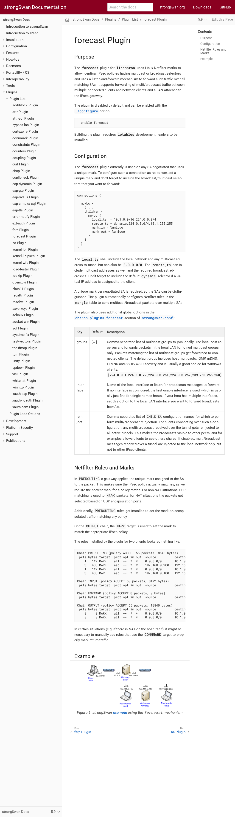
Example (206, 59)
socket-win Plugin (25, 322)
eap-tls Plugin (22, 210)
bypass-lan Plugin (25, 125)
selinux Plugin (23, 315)
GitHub (225, 7)
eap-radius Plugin (25, 197)
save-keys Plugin (25, 309)
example (120, 712)
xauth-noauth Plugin (27, 400)
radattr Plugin (22, 295)
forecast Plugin (24, 236)
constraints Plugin (26, 145)
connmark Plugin (25, 138)
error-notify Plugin (26, 217)
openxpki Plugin (24, 282)
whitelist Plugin (24, 381)
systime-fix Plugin (25, 335)
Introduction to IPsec (22, 33)
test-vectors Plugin (26, 341)
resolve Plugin (23, 302)
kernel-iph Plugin (25, 250)
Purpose (206, 38)
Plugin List (17, 99)
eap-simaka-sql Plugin (29, 204)
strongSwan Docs (17, 20)
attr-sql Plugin (23, 118)
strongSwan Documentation (35, 7)
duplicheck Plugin (25, 177)
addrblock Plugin (25, 105)
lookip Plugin (22, 276)
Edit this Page (222, 19)
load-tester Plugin (25, 269)
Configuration (210, 44)
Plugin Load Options (24, 414)
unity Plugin (21, 361)
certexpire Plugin (25, 131)
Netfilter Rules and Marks (213, 51)
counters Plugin (24, 151)
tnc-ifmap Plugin (24, 348)
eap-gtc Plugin (23, 191)
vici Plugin (20, 374)
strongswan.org (172, 7)
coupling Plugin (24, 158)
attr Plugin (20, 112)
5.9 (200, 19)
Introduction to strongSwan (27, 26)
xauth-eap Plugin (24, 394)
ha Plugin (19, 243)
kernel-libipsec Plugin (28, 256)
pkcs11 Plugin (23, 289)
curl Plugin (20, 164)
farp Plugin (20, 230)
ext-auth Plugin (23, 223)
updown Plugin (23, 368)
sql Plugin (20, 328)
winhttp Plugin (23, 387)
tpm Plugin (20, 354)
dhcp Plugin (21, 171)
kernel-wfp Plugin (25, 263)
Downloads (202, 7)
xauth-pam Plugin (25, 407)
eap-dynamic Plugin (27, 184)
